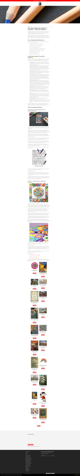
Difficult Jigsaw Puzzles (28, 462)
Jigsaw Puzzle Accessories (29, 463)
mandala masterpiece (34, 243)
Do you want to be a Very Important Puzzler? (47, 451)
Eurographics (27, 467)
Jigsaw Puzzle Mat (28, 464)
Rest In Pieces (29, 259)
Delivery (26, 453)
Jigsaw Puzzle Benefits (28, 466)
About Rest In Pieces (28, 451)
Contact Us (27, 452)
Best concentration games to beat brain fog (34, 254)
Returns (26, 454)
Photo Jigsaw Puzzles (28, 465)
